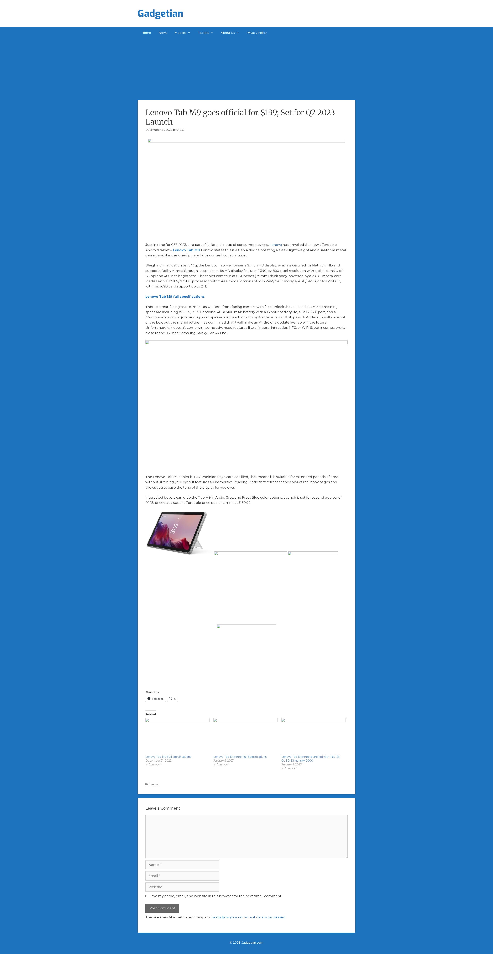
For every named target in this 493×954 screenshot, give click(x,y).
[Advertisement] (246, 67)
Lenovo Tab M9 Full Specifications (168, 756)
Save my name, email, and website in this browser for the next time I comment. (216, 896)
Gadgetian (160, 13)
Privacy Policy (257, 33)
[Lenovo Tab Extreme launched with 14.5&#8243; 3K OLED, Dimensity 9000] (313, 736)
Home (146, 33)
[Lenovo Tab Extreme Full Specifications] (245, 736)
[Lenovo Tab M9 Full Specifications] (177, 736)
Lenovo (276, 245)
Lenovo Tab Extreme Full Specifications (240, 756)
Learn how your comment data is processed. (248, 917)
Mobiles (180, 33)
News (163, 33)
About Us (228, 33)
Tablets (203, 33)
